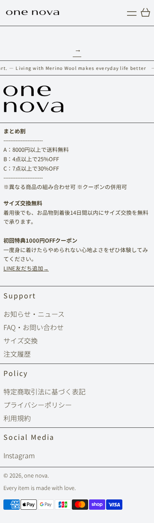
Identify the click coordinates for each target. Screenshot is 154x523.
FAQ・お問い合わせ (33, 327)
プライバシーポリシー (37, 405)
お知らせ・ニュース (34, 314)
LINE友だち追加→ (26, 268)
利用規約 (17, 418)
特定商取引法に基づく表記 (44, 391)
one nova (35, 475)
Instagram (19, 455)
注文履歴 (17, 354)
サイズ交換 (20, 340)
